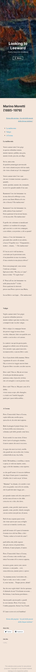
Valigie (8, 132)
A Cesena (9, 135)
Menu (19, 58)
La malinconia (11, 128)
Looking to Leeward (18, 45)
